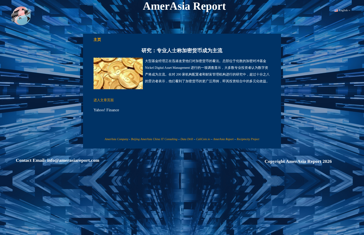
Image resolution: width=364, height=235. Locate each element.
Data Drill (187, 139)
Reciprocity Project (248, 139)
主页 (97, 39)
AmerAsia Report (223, 139)
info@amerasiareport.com (73, 160)
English (343, 10)
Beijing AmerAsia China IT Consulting (154, 139)
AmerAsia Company (116, 139)
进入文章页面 (104, 100)
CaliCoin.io (203, 139)
